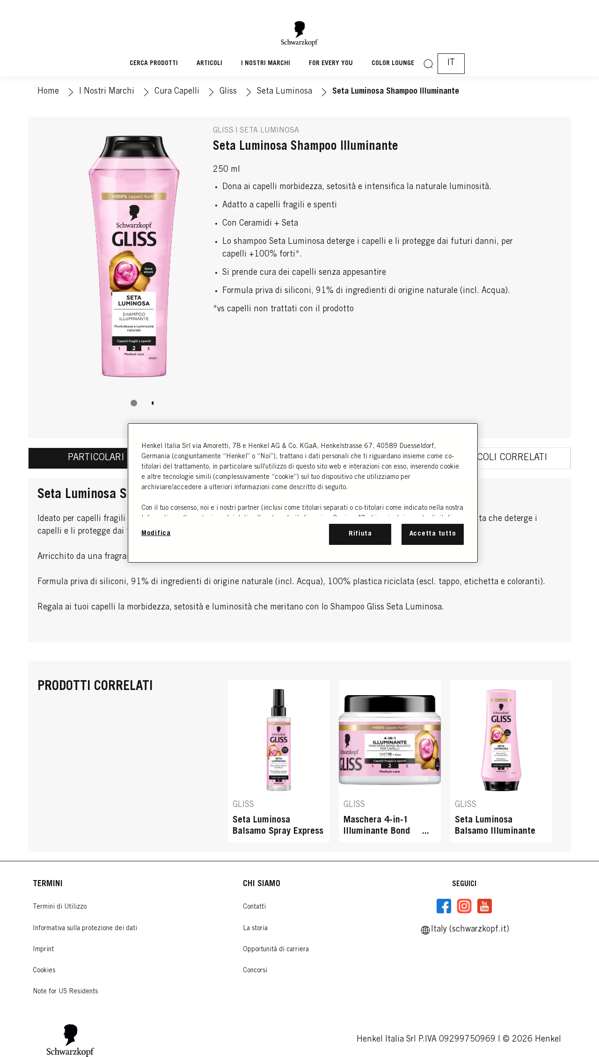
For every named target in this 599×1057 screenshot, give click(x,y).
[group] (133, 272)
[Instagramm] (464, 906)
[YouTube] (484, 906)
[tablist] (133, 403)
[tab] (134, 403)
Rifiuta (360, 533)
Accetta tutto (432, 533)
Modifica (156, 533)
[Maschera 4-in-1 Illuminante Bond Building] (390, 761)
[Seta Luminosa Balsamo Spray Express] (279, 761)
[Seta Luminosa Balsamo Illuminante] (501, 761)
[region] (302, 493)
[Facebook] (444, 906)
